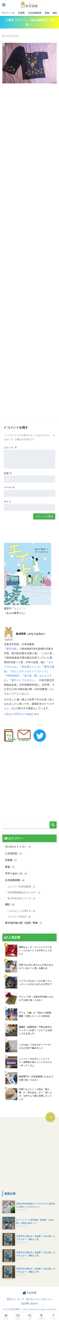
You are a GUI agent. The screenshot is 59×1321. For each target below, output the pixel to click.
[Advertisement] (29, 116)
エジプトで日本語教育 (21, 886)
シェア (29, 1318)
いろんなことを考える (21, 910)
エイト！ (19, 608)
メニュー (18, 1318)
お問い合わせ (31, 1303)
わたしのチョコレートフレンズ (29, 671)
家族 (47, 13)
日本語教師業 (34, 13)
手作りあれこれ (16, 873)
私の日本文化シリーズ (21, 898)
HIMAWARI (12, 675)
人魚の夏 (47, 653)
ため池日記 (13, 853)
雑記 (55, 13)
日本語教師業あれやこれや (23, 892)
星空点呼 (11, 648)
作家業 (21, 13)
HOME (31, 1293)
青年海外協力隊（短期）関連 (23, 922)
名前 (8, 473)
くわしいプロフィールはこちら (22, 714)
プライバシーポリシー (40, 1299)
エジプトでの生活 (19, 916)
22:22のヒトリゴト (18, 846)
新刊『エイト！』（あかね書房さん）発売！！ (31, 22)
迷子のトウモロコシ (22, 680)
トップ (53, 1318)
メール (9, 487)
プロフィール (8, 13)
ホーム (6, 1318)
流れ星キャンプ (30, 666)
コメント (10, 447)
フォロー (41, 1318)
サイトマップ (17, 1299)
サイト (7, 501)
